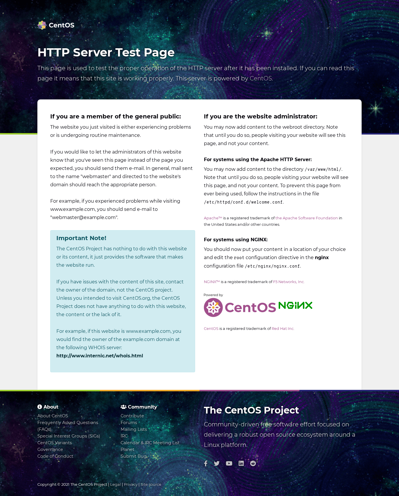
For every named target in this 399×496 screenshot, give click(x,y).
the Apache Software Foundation (306, 218)
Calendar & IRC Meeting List (150, 442)
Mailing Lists (134, 429)
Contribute (132, 415)
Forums (129, 422)
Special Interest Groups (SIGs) (68, 436)
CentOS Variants (54, 442)
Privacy (131, 484)
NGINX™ (212, 282)
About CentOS (52, 415)
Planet (127, 449)
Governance (50, 449)
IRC (124, 436)
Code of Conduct (55, 456)
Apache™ (213, 218)
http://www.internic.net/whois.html (99, 356)
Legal (115, 484)
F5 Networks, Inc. (289, 282)
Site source (150, 484)
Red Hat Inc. (283, 328)
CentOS (261, 78)
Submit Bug (134, 456)
